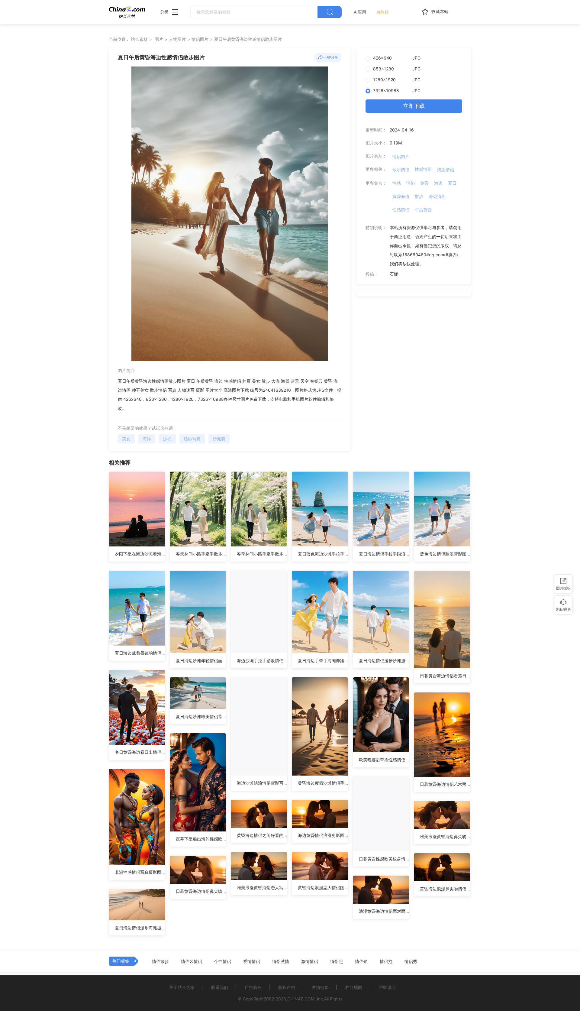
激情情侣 (309, 961)
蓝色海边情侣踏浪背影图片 (445, 553)
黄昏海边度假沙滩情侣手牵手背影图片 (323, 783)
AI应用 (360, 12)
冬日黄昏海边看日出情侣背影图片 (140, 752)
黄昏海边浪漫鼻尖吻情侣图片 (445, 888)
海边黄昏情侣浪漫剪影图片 (323, 835)
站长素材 (139, 39)
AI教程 (382, 12)
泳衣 (167, 438)
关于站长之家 (182, 987)
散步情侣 (400, 169)
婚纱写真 (192, 438)
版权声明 (286, 987)
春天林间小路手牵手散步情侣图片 (201, 553)
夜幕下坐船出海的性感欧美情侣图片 (201, 838)
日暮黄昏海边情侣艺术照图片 (445, 784)
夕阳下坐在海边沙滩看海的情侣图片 (140, 553)
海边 (438, 183)
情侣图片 (200, 39)
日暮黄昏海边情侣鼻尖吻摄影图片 (201, 891)
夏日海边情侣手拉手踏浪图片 (384, 553)
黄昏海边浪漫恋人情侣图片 (323, 887)
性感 (396, 183)
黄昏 (424, 183)
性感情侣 (423, 169)
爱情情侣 (251, 961)
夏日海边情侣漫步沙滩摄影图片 (384, 660)
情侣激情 (280, 961)
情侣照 (336, 961)
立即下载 (414, 106)
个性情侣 (222, 961)
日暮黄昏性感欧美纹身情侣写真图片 (384, 858)
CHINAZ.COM (300, 998)
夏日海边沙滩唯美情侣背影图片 (201, 716)
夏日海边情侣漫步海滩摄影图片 (140, 927)
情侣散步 (160, 961)
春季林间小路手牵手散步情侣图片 (262, 553)
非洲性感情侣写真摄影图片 (140, 872)
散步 (419, 196)
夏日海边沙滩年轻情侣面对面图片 (201, 660)
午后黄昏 (423, 209)
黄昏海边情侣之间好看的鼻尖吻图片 (262, 835)
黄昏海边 (400, 196)
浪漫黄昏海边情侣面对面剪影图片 (384, 911)
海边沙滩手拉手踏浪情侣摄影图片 (262, 660)
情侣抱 (386, 961)
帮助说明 (387, 987)
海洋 (147, 438)
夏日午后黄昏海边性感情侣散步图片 (248, 39)
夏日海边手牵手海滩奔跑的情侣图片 (323, 660)
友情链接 (320, 987)
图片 (159, 39)
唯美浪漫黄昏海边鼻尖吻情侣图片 (445, 836)
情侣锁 (361, 961)
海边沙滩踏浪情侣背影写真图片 (262, 783)
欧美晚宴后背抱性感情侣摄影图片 (384, 759)
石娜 (394, 274)
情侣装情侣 (191, 961)
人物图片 (177, 39)
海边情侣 (445, 169)
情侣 (410, 182)
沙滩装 (219, 438)
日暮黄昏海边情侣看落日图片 (445, 675)
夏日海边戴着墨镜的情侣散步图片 (140, 653)
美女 (126, 438)
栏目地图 (353, 987)
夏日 (452, 183)
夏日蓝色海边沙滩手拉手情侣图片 (323, 553)
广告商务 (253, 987)
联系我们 (219, 987)
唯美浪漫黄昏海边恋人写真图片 (262, 887)
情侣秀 (410, 961)
